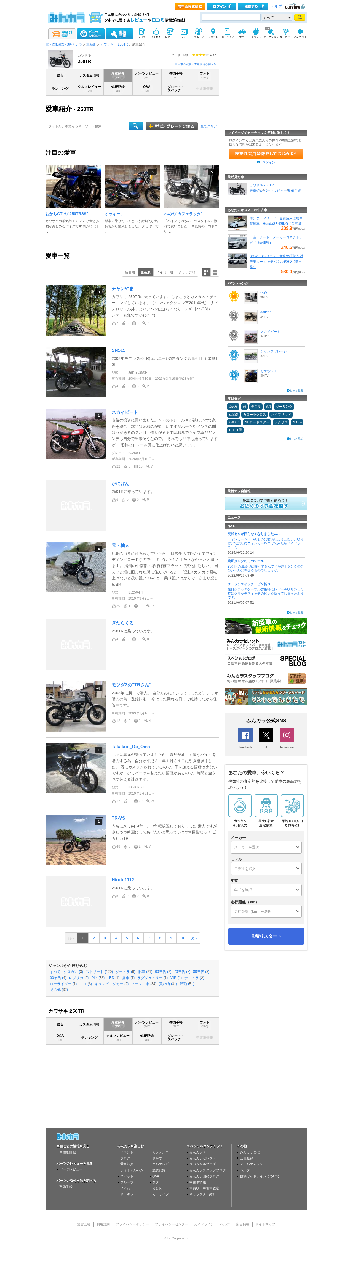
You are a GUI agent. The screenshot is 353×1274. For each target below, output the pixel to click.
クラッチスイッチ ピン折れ (249, 584)
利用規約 (103, 1224)
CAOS (233, 406)
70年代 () (182, 972)
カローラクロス (254, 414)
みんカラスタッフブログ (207, 1170)
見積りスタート (266, 936)
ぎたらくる (123, 623)
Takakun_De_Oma (131, 746)
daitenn (266, 312)
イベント (126, 1152)
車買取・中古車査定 (204, 1188)
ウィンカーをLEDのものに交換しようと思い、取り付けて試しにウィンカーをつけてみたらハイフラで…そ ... (266, 543)
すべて (55, 972)
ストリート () (99, 972)
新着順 (130, 272)
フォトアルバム (131, 1170)
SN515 (118, 350)
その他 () (59, 990)
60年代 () (163, 972)
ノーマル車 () (143, 984)
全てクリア (208, 126)
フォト (205, 75)
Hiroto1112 (123, 879)
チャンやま (123, 288)
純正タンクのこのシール (246, 561)
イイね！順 (164, 272)
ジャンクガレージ (273, 351)
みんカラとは (250, 1152)
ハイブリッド (281, 414)
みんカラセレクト (202, 1158)
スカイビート (125, 412)
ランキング (60, 89)
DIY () (98, 978)
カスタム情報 (89, 75)
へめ (263, 292)
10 (182, 938)
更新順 (146, 272)
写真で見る (215, 272)
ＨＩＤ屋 (235, 430)
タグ (155, 1182)
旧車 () (145, 972)
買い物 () (168, 984)
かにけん (120, 483)
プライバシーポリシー (132, 1224)
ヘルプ (276, 6)
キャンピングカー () (112, 984)
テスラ (256, 406)
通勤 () (187, 984)
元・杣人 (120, 545)
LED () (113, 978)
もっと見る (296, 390)
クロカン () (73, 972)
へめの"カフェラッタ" (183, 214)
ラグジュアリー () (152, 978)
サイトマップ (265, 1224)
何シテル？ (160, 1152)
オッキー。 (114, 214)
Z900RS (234, 422)
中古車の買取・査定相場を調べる (195, 64)
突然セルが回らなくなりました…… (254, 534)
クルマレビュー (89, 88)
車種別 (91, 44)
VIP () (176, 978)
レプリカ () (79, 978)
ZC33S (233, 414)
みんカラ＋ (197, 1152)
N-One (297, 422)
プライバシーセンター (171, 1224)
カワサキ (107, 44)
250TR (123, 44)
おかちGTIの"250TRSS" (67, 214)
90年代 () (58, 978)
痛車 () (128, 978)
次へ (194, 938)
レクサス (281, 422)
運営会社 (83, 1224)
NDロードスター (257, 422)
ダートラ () (125, 972)
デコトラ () (194, 978)
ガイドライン (204, 1224)
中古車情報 (197, 1182)
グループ (126, 1182)
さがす (157, 1158)
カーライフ (160, 1194)
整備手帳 (176, 75)
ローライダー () (63, 984)
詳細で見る (206, 272)
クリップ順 (187, 272)
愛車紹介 (118, 75)
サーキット (128, 1194)
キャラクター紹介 (202, 1194)
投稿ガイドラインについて (260, 1176)
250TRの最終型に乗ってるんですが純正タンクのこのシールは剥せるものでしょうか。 (266, 568)
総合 (60, 75)
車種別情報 (67, 1152)
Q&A (147, 88)
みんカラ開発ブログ (204, 1176)
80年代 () (201, 972)
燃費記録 (118, 88)
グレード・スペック (176, 88)
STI (268, 406)
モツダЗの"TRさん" (131, 684)
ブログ (125, 1158)
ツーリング (284, 406)
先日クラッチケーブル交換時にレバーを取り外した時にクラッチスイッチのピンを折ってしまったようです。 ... (266, 593)
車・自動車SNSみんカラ (64, 44)
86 (244, 406)
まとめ (157, 1188)
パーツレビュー (147, 75)
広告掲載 (242, 1224)
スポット (126, 1176)
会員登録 (246, 1158)
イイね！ (126, 1188)
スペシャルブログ (202, 1164)
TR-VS (118, 818)
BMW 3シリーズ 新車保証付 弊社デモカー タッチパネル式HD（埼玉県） (276, 261)
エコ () (85, 984)
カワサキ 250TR (262, 185)
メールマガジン (251, 1164)
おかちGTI (268, 371)
